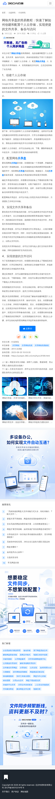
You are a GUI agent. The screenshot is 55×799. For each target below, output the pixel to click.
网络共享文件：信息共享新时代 (14, 422)
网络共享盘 (16, 53)
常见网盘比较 (13, 562)
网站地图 (24, 791)
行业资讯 (22, 13)
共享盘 (22, 158)
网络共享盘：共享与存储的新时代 (14, 398)
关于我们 (5, 791)
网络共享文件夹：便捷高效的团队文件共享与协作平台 (40, 398)
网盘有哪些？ (12, 547)
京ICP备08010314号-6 (14, 787)
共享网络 (15, 345)
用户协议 (15, 791)
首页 (3, 13)
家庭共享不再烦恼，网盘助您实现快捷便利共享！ (27, 518)
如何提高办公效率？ (15, 552)
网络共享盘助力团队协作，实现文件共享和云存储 (40, 422)
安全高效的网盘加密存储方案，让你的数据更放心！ (28, 524)
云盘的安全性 (12, 557)
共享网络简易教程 (42, 345)
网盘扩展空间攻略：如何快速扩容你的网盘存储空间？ (29, 529)
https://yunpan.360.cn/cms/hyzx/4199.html (30, 356)
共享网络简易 (27, 345)
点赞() (28, 328)
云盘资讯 (12, 13)
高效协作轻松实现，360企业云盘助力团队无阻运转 (28, 542)
